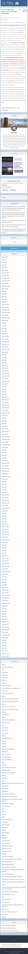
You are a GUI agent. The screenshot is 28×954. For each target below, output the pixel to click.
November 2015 (6, 598)
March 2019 (5, 492)
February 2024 (5, 336)
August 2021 (5, 415)
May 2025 (4, 296)
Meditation (4, 778)
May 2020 (4, 455)
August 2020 (5, 447)
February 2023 (5, 368)
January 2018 (5, 529)
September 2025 (6, 286)
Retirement (5, 838)
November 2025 (6, 280)
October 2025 (5, 283)
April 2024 (4, 331)
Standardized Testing (7, 846)
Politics (10, 17)
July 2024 (4, 323)
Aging (3, 664)
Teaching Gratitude (7, 861)
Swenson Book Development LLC (10, 930)
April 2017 (4, 553)
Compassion (5, 675)
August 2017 (5, 542)
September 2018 (6, 508)
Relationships (5, 832)
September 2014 (6, 635)
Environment (5, 714)
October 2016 (5, 569)
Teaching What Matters (8, 874)
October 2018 (5, 505)
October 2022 (5, 378)
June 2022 (4, 389)
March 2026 (5, 270)
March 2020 (5, 460)
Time (3, 897)
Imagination (5, 751)
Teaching (4, 853)
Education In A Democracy (8, 706)
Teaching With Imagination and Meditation (13, 882)
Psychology (5, 822)
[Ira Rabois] (11, 3)
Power (3, 816)
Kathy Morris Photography (9, 928)
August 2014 (5, 637)
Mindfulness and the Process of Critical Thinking (12, 800)
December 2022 (5, 373)
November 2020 (6, 439)
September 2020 (6, 444)
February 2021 (5, 431)
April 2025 (4, 299)
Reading (4, 830)
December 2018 (5, 500)
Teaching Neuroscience (8, 864)
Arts (3, 669)
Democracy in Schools (7, 693)
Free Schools (5, 728)
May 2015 (4, 614)
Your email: (4, 185)
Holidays (4, 743)
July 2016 (4, 576)
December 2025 (5, 278)
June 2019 (4, 484)
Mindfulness (5, 786)
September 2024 (6, 317)
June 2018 (4, 516)
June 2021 (4, 421)
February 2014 (5, 653)
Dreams (3, 696)
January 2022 (5, 402)
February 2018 (5, 526)
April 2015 (4, 616)
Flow (3, 725)
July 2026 (4, 259)
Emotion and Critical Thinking (10, 709)
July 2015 (4, 608)
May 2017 (4, 550)
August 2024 (5, 320)
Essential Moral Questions (8, 720)
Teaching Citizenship (7, 856)
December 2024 (5, 310)
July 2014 (4, 640)
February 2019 (5, 495)
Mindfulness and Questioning (9, 796)
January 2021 (5, 434)
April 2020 (4, 458)
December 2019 (5, 468)
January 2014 (5, 656)
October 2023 (5, 347)
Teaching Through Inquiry (8, 867)
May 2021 (4, 423)
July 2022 (4, 386)
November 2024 (6, 312)
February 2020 (5, 463)
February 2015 (5, 621)
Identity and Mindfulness (8, 749)
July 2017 (4, 545)
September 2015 (6, 603)
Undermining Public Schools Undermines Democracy (12, 905)
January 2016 (5, 592)
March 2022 (5, 397)
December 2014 (5, 627)
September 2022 (6, 381)
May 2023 (4, 360)
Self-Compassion (6, 843)
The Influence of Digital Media (10, 891)
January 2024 (5, 339)
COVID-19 (4, 680)
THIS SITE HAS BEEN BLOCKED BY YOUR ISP (13, 25)
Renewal (4, 835)
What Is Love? (5, 909)
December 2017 (5, 532)
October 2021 (5, 410)
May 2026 (4, 265)
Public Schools (5, 824)
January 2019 (5, 497)
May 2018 (4, 518)
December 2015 (5, 595)
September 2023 (6, 349)
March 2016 (5, 587)
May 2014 (4, 645)
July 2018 (4, 513)
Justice (3, 762)
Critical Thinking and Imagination (11, 688)
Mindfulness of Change (8, 803)
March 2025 (5, 302)
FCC (16, 107)
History (4, 741)
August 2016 (5, 574)
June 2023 (4, 357)
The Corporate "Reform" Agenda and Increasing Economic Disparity (14, 888)
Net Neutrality (5, 110)
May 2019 (4, 487)
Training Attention (7, 899)
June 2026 (4, 262)
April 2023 (4, 362)
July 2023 (4, 354)
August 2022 (5, 384)
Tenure (3, 884)
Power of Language (7, 819)
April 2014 (4, 648)
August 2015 (5, 606)
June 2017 (4, 547)
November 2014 (6, 629)
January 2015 (5, 624)
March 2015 (5, 619)
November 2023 (6, 344)
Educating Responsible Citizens (10, 701)
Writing (4, 917)
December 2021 (5, 405)
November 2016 (6, 566)
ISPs (19, 107)
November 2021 (6, 407)
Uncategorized (15, 17)
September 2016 (6, 571)
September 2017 (6, 539)
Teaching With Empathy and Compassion (12, 876)
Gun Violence (5, 733)
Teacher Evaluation (7, 851)
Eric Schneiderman (10, 107)
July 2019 (4, 481)
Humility (4, 746)
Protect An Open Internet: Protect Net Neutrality (9, 11)
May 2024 (4, 328)
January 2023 (5, 370)
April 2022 (4, 394)
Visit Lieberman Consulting (9, 925)
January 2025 (5, 307)
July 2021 (4, 418)
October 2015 (5, 600)
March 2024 (5, 333)
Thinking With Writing (8, 894)
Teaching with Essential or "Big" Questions (13, 879)
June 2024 (4, 325)
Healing (4, 735)
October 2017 (5, 537)
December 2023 (5, 341)
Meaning (4, 775)
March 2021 (5, 428)
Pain (3, 809)
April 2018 (4, 521)
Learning (4, 764)
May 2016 (4, 582)
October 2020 (5, 442)
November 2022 (6, 376)
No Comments (4, 19)
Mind (3, 780)
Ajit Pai (21, 32)
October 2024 (5, 315)
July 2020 (4, 450)
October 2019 (5, 473)
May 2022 (4, 391)
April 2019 (4, 489)
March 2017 (5, 555)
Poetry (3, 811)
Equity (3, 717)
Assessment (5, 672)
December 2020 (5, 436)
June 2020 (4, 452)
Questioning (5, 827)
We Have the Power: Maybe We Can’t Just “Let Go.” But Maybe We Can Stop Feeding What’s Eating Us (14, 231)
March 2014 (5, 650)
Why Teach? (5, 914)
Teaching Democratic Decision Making (12, 859)
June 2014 (4, 643)
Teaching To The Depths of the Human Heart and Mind (13, 870)
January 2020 (5, 465)
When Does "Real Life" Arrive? (9, 911)
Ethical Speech (4, 17)
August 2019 (5, 479)
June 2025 (4, 294)
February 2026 (5, 273)
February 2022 (5, 399)
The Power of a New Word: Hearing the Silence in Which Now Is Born (14, 221)
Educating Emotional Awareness (10, 698)
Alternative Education (7, 667)
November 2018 (6, 502)
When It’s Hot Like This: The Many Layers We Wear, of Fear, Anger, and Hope (14, 225)
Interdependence (6, 757)
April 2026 (4, 267)
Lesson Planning (6, 770)
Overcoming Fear (6, 806)
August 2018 (5, 510)
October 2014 (5, 632)
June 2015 (4, 611)
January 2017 (5, 561)
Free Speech (5, 730)
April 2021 (4, 426)
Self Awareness (6, 840)
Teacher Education (6, 848)
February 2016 (5, 590)
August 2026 (5, 257)
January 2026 (5, 275)
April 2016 (4, 584)
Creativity (4, 683)
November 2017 (6, 534)
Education (4, 704)
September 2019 (6, 476)
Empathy (4, 712)
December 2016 (5, 563)
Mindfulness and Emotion (8, 794)
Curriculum (4, 690)
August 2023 (5, 352)
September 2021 (6, 413)
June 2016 (4, 579)
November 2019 (6, 471)
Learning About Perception (9, 767)
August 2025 (5, 288)
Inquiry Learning (6, 754)
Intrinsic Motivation (7, 759)
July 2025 (4, 291)
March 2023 (5, 365)
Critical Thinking (6, 685)
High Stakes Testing (7, 738)
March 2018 (5, 524)
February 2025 (5, 304)
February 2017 (5, 558)
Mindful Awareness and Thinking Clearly (12, 783)
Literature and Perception (8, 772)
